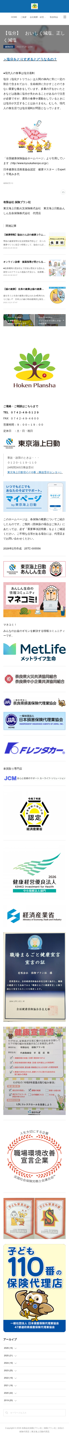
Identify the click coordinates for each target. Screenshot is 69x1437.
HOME (14, 17)
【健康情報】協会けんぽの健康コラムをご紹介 (28, 234)
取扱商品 (54, 17)
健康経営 (9, 46)
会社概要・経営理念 (39, 17)
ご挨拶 (23, 17)
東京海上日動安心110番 (21, 472)
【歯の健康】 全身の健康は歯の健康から (24, 288)
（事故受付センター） (49, 472)
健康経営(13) (8, 183)
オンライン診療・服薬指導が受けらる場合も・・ (29, 261)
